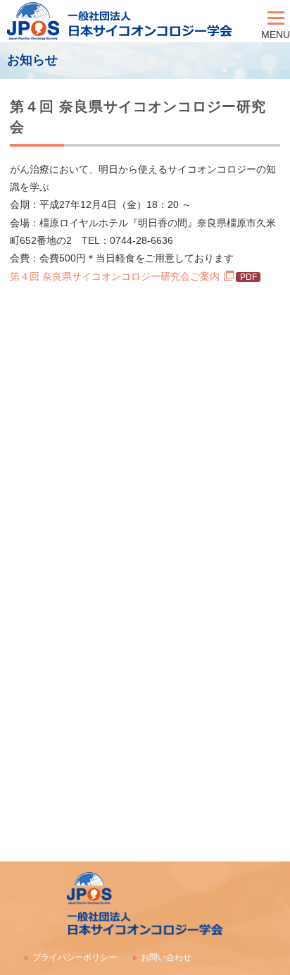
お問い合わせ (166, 957)
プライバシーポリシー (74, 957)
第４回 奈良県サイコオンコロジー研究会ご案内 (115, 276)
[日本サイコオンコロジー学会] (130, 21)
